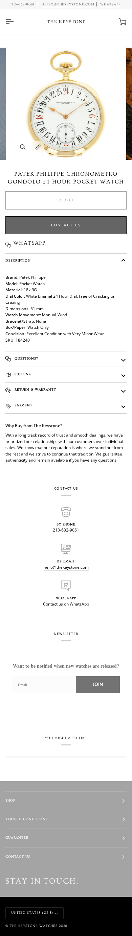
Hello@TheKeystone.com (68, 4)
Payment (22, 405)
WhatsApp (110, 4)
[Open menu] (15, 21)
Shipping (22, 374)
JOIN (98, 684)
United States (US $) (32, 913)
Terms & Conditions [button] (26, 819)
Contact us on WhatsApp (66, 604)
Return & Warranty (34, 390)
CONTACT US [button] (17, 857)
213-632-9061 (66, 530)
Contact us (66, 225)
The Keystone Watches (34, 926)
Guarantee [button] (16, 838)
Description (18, 261)
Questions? (25, 359)
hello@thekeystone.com (66, 567)
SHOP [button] (10, 801)
